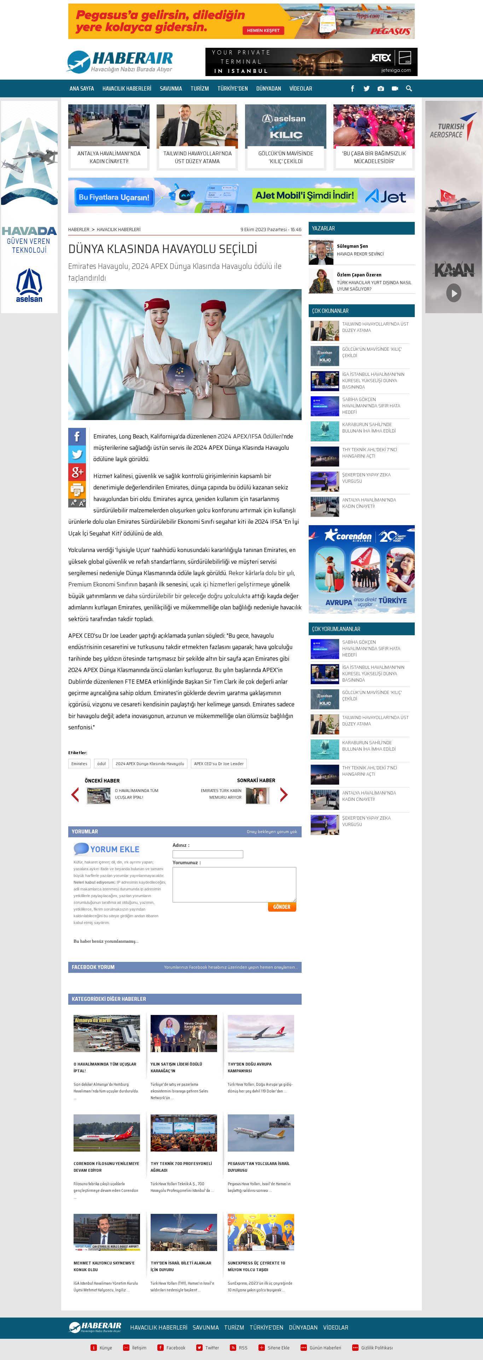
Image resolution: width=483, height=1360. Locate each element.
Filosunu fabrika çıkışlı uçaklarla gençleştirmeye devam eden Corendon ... (106, 1190)
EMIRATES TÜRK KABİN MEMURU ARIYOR (221, 793)
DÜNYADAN (268, 88)
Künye (106, 1348)
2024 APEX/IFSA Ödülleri (250, 436)
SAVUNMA (171, 88)
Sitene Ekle (279, 1348)
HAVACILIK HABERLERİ (127, 88)
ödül (101, 763)
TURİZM (200, 88)
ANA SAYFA (82, 88)
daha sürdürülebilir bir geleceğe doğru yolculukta (188, 596)
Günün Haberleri (325, 1348)
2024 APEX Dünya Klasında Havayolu (150, 763)
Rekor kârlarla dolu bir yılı (261, 573)
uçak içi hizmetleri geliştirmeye (230, 584)
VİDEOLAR (301, 88)
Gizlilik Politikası (377, 1348)
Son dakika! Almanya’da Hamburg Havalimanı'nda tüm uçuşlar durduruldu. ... (106, 1091)
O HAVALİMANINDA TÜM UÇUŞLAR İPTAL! (136, 793)
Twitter (212, 1348)
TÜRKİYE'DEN (232, 88)
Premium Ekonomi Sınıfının (103, 584)
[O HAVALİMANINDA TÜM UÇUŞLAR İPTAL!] (99, 805)
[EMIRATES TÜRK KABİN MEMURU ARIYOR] (257, 805)
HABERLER (78, 229)
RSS (243, 1348)
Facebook (176, 1348)
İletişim (139, 1348)
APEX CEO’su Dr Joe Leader (219, 763)
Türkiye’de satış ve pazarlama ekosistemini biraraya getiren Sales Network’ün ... (179, 1091)
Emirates (79, 763)
